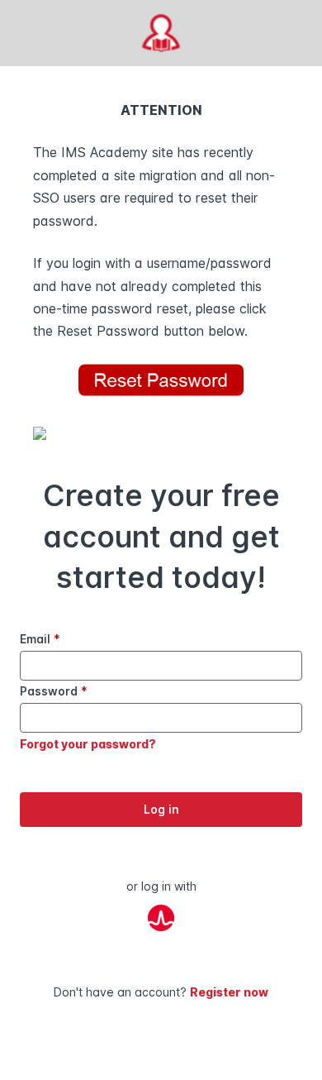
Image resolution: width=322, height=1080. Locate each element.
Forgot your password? (88, 744)
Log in (161, 809)
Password (54, 691)
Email (40, 639)
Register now (229, 992)
